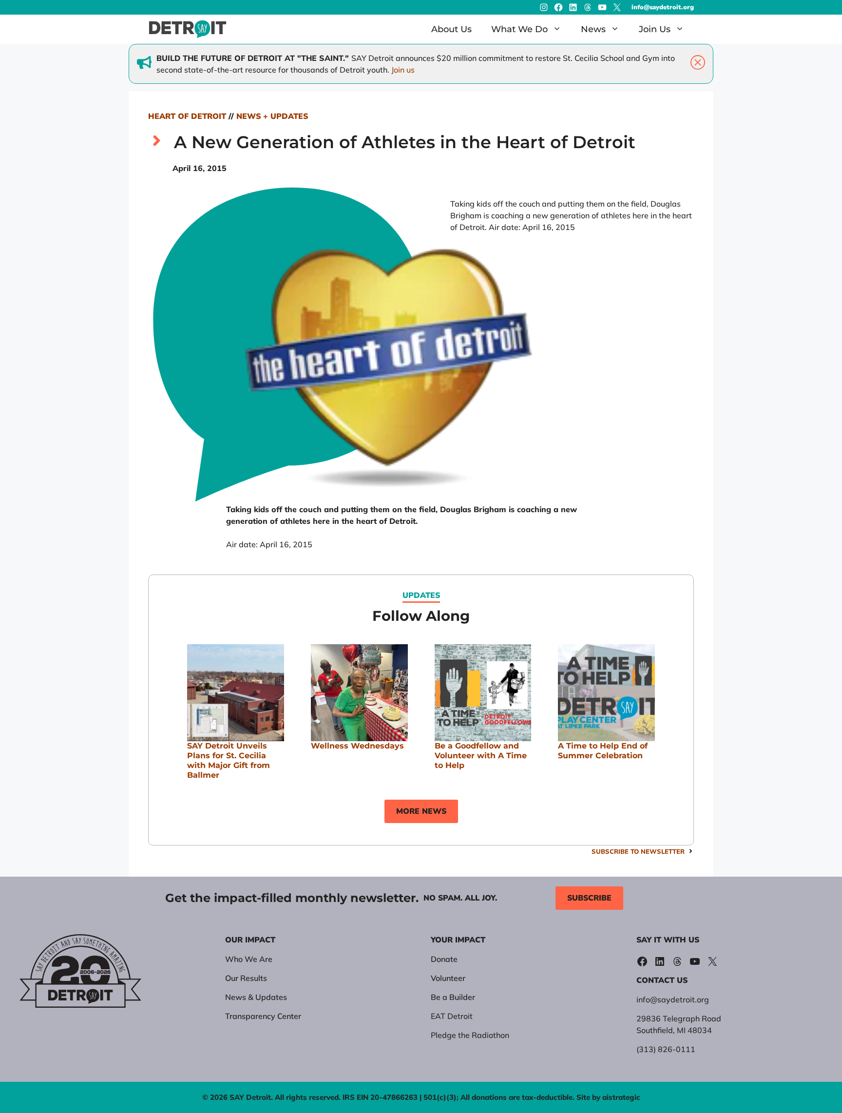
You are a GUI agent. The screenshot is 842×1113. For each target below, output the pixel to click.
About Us (451, 29)
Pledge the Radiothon (470, 1035)
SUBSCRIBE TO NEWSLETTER (638, 851)
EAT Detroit (452, 1016)
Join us (403, 70)
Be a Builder (453, 997)
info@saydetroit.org (663, 7)
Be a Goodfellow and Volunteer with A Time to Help (481, 755)
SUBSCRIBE (589, 898)
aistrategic (621, 1097)
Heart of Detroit (187, 116)
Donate (444, 959)
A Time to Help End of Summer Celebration (603, 750)
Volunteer (448, 978)
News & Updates (256, 997)
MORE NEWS (421, 811)
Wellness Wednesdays (357, 745)
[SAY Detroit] (187, 29)
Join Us (654, 29)
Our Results (246, 978)
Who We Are (248, 959)
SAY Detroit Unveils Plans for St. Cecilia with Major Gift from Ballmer (228, 760)
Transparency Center (263, 1016)
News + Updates (272, 116)
